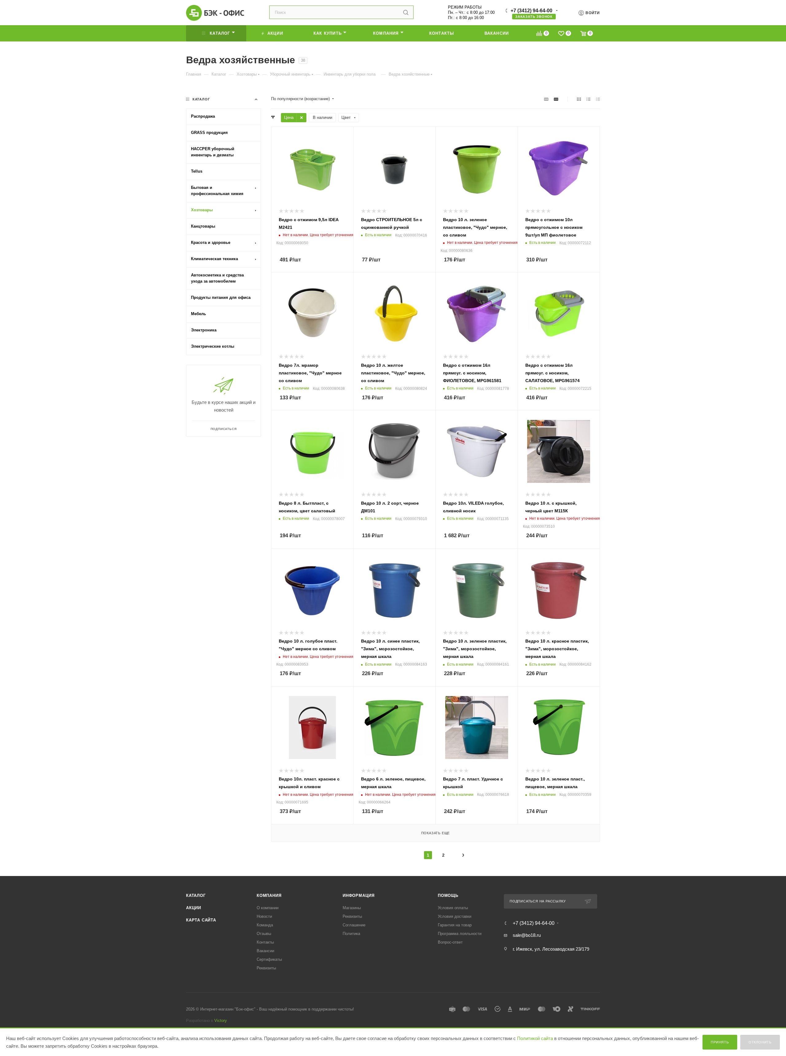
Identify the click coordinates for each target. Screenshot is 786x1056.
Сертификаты (269, 959)
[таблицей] (598, 99)
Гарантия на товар (455, 925)
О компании (267, 907)
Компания (269, 895)
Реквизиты (266, 968)
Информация (359, 895)
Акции (193, 907)
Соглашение (354, 925)
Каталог (196, 895)
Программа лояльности (459, 933)
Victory (220, 1020)
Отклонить (760, 1042)
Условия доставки (454, 916)
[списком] (588, 99)
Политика (351, 933)
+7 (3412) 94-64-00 (531, 10)
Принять (720, 1042)
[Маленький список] (546, 99)
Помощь (448, 895)
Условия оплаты (453, 907)
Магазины (352, 907)
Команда (265, 925)
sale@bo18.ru (527, 935)
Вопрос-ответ (450, 942)
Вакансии (265, 950)
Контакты (265, 942)
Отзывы (264, 933)
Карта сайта (201, 920)
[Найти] (405, 12)
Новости (264, 916)
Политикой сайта (535, 1038)
